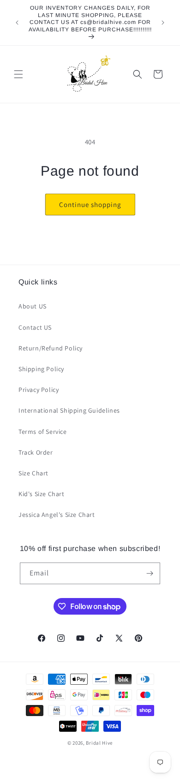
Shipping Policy (41, 369)
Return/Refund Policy (50, 348)
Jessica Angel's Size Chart (56, 514)
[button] (18, 74)
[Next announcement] (163, 22)
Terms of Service (42, 431)
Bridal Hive (99, 743)
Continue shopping (90, 204)
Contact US (35, 327)
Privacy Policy (38, 389)
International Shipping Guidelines (69, 410)
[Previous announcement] (17, 22)
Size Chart (33, 473)
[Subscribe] (149, 573)
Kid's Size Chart (41, 494)
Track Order (35, 452)
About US (32, 306)
